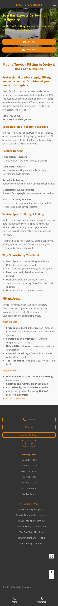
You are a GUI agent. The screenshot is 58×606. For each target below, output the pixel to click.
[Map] (29, 566)
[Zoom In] (51, 572)
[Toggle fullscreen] (51, 556)
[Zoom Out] (51, 577)
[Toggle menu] (54, 4)
